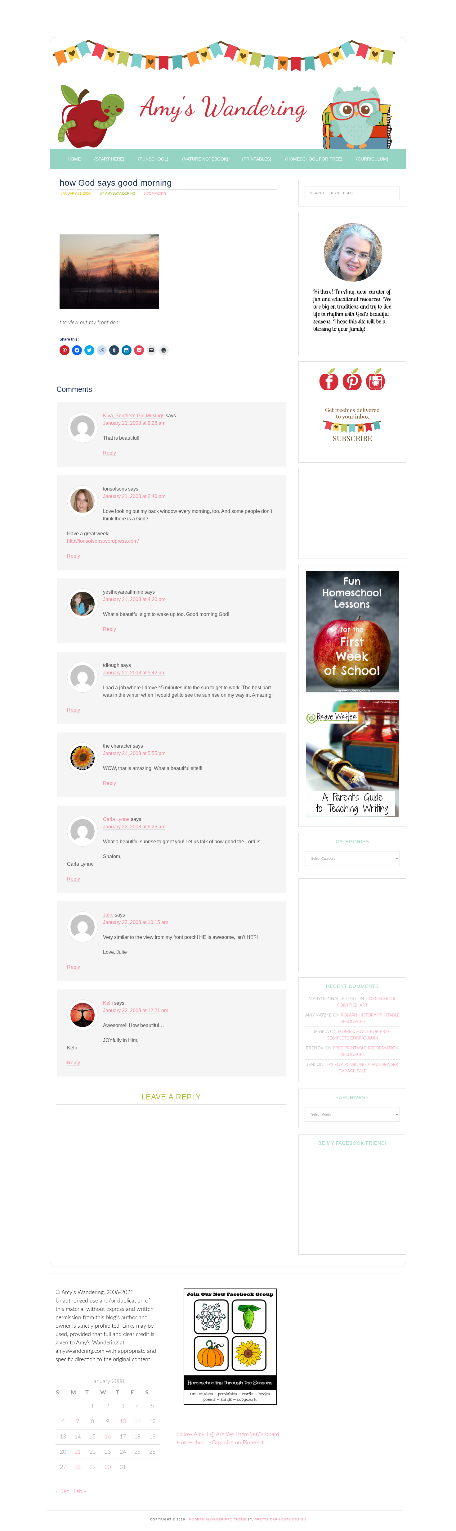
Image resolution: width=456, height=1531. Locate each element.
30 (108, 1467)
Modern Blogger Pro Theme (217, 1519)
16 (108, 1437)
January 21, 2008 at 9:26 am (134, 423)
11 (137, 1422)
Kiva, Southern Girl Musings (133, 415)
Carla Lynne (116, 819)
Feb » (80, 1491)
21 (77, 1452)
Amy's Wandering (224, 94)
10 (123, 1422)
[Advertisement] (160, 20)
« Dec (62, 1491)
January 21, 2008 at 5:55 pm (134, 753)
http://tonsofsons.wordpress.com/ (103, 541)
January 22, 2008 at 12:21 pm (135, 1010)
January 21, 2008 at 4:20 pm (134, 599)
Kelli (108, 1003)
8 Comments (155, 193)
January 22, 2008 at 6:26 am (134, 826)
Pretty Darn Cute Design (280, 1519)
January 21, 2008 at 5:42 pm (134, 672)
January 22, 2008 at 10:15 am (135, 922)
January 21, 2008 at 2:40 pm (134, 496)
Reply (109, 452)
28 (77, 1467)
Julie (108, 914)
